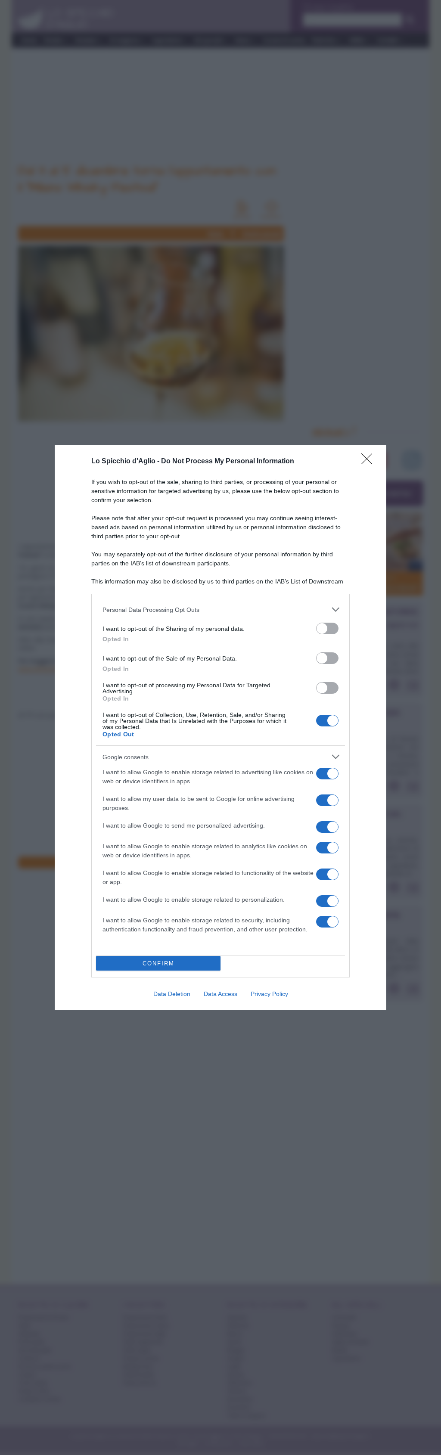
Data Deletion (171, 993)
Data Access (220, 993)
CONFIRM (158, 963)
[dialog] (220, 727)
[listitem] (220, 609)
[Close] (369, 461)
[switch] (327, 628)
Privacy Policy (269, 993)
